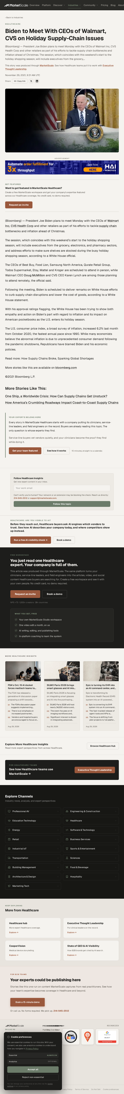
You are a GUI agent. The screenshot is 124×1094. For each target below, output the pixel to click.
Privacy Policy (66, 1089)
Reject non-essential (33, 1077)
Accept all (33, 1069)
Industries (73, 5)
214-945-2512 (20, 498)
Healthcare (13, 24)
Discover (57, 5)
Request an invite (19, 204)
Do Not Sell (95, 1089)
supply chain (107, 226)
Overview (34, 5)
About (57, 1030)
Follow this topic (62, 504)
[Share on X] (31, 81)
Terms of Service (82, 1089)
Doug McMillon (34, 275)
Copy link (21, 81)
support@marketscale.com (43, 498)
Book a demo (64, 540)
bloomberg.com (66, 367)
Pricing (104, 5)
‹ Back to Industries (14, 17)
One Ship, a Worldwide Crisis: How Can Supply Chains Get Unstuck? (56, 396)
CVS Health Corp (22, 226)
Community (89, 5)
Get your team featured (25, 450)
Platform (46, 5)
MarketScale (47, 65)
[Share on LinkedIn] (37, 81)
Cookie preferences (111, 1089)
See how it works (56, 450)
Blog (113, 5)
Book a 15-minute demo (28, 1002)
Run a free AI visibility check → (30, 540)
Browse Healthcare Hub (102, 746)
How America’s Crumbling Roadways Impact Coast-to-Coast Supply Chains (62, 402)
